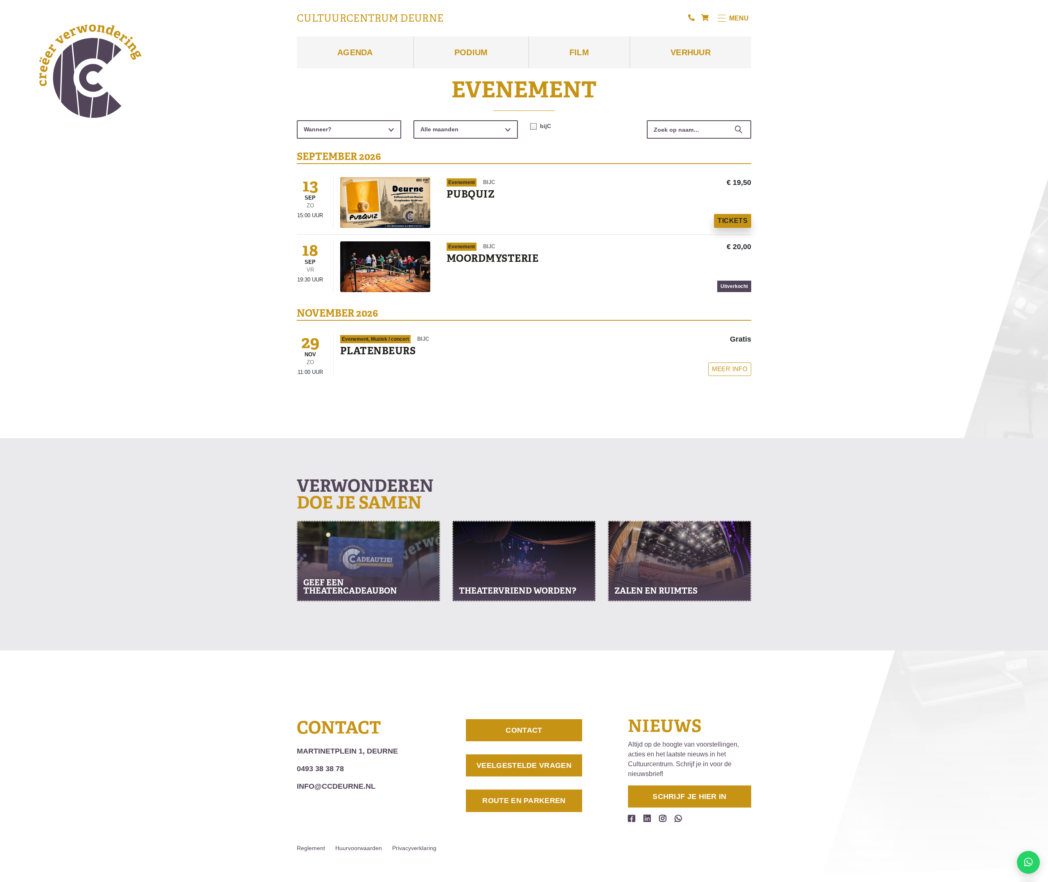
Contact (524, 730)
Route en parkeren (523, 800)
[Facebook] (631, 818)
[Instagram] (662, 818)
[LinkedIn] (647, 818)
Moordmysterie (492, 258)
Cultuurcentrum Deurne (370, 18)
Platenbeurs (378, 350)
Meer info (730, 368)
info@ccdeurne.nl (336, 786)
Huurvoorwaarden (358, 848)
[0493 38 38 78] (691, 18)
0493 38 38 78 (320, 769)
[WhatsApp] (678, 818)
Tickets (733, 220)
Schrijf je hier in (689, 796)
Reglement (311, 848)
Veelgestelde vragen (524, 765)
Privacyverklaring (414, 848)
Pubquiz (471, 194)
